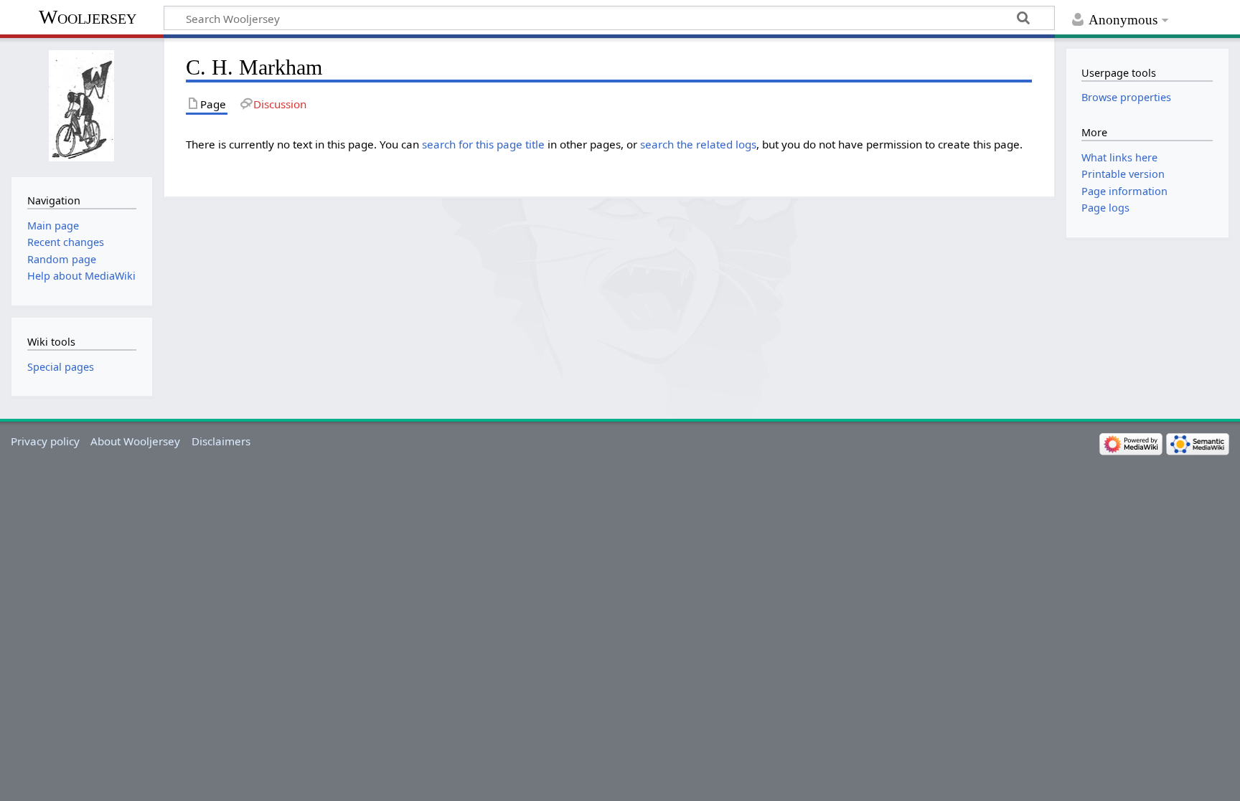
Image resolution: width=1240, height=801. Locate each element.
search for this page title (483, 144)
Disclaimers (221, 441)
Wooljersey (87, 17)
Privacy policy (45, 441)
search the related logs (698, 144)
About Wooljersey (135, 441)
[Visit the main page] (81, 106)
